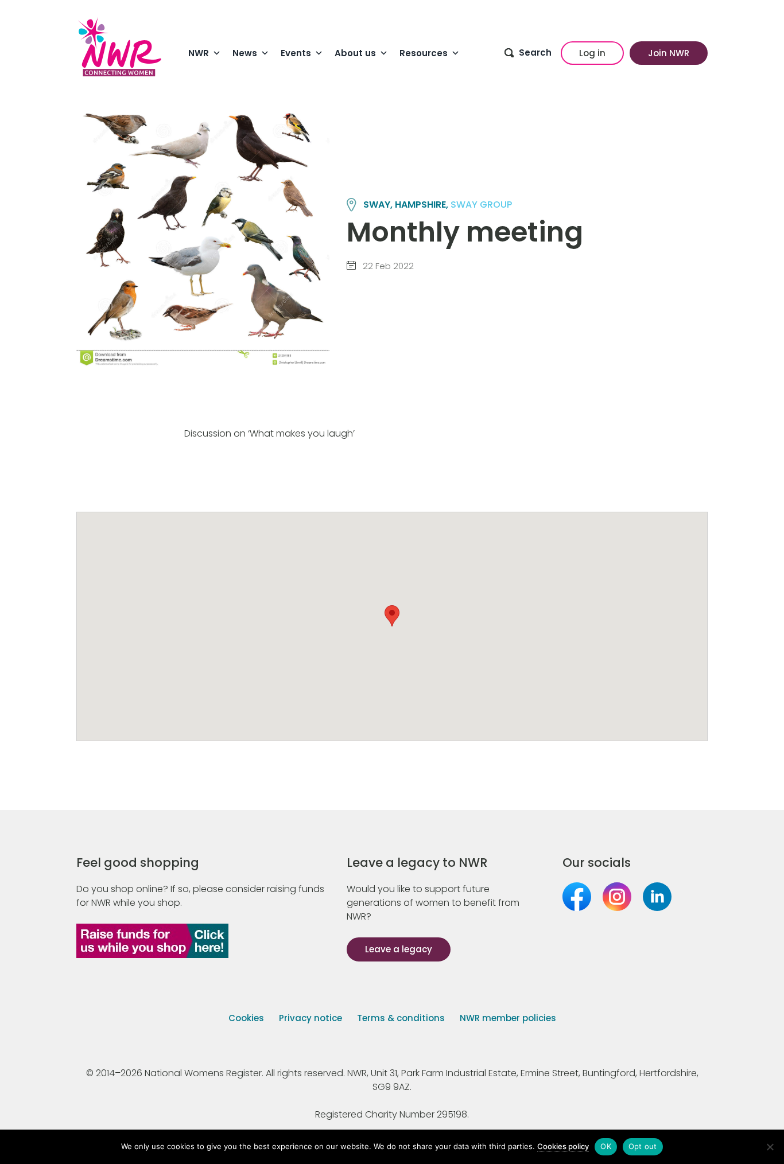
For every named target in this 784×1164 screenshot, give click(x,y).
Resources (423, 53)
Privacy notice (310, 1018)
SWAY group (481, 204)
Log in (592, 53)
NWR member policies (508, 1018)
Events (296, 53)
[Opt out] (769, 1147)
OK (605, 1146)
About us (355, 53)
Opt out (642, 1146)
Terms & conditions (401, 1018)
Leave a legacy (398, 949)
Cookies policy (563, 1146)
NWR (198, 53)
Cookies (246, 1018)
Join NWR (668, 53)
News (244, 53)
